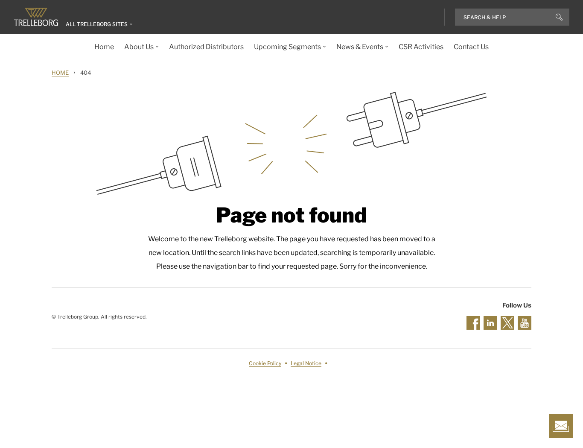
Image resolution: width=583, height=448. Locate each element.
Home (60, 72)
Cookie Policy (265, 363)
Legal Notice (306, 363)
